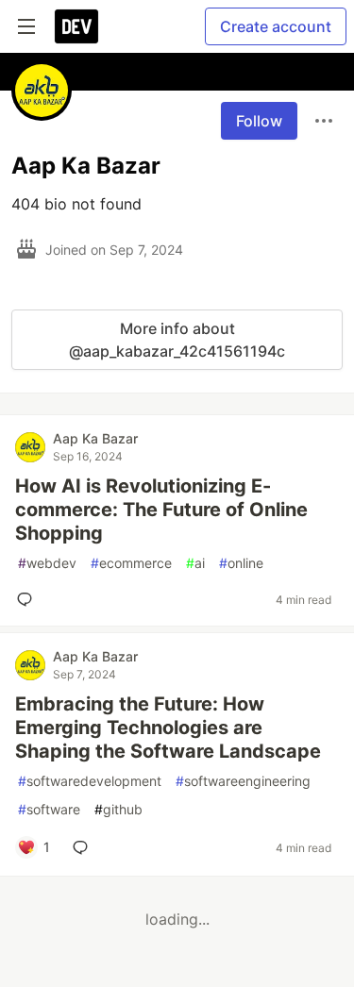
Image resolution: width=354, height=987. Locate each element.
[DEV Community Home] (76, 26)
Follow (259, 120)
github (118, 809)
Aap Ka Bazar (95, 438)
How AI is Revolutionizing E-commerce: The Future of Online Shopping (161, 509)
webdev (47, 563)
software (49, 809)
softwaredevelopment (89, 781)
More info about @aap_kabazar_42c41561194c (177, 339)
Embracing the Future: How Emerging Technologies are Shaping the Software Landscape (168, 727)
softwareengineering (243, 781)
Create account (275, 26)
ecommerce (131, 563)
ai (195, 563)
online (241, 563)
